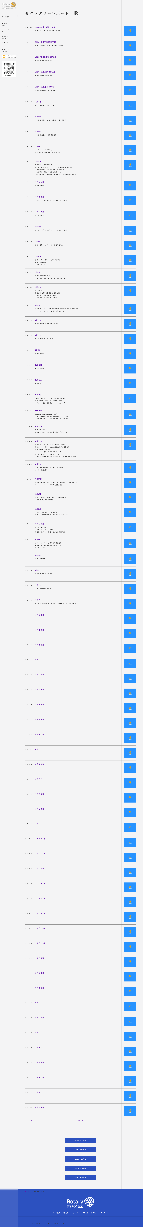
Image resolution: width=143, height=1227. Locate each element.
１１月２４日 (40, 883)
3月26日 (38, 256)
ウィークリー (6, 31)
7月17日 (38, 570)
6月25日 (38, 101)
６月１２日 (39, 645)
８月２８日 (39, 524)
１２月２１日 (40, 838)
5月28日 (38, 161)
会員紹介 (5, 43)
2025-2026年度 (80, 1150)
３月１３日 (39, 764)
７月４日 (38, 1092)
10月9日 (38, 464)
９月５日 (38, 1003)
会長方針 (5, 24)
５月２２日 (39, 689)
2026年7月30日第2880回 (45, 42)
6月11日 (38, 131)
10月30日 (39, 426)
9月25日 (38, 494)
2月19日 (38, 287)
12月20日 (39, 365)
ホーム (27, 1192)
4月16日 (38, 226)
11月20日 (39, 410)
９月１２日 (39, 988)
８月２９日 (39, 1017)
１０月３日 (39, 958)
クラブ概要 (5, 18)
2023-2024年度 (80, 1168)
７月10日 (38, 585)
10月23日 (39, 441)
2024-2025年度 (80, 1159)
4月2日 (38, 241)
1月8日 (38, 350)
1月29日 (38, 320)
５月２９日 (39, 674)
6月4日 (38, 146)
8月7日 (38, 539)
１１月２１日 (40, 898)
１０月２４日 (40, 928)
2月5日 (38, 305)
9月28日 (38, 479)
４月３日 (38, 749)
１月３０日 (39, 794)
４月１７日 (39, 734)
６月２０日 (39, 1107)
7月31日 (38, 555)
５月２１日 (39, 182)
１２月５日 (39, 868)
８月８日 (38, 1032)
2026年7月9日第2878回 (45, 72)
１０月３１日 (40, 913)
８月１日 (38, 1047)
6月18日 (38, 116)
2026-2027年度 (80, 1140)
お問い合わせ (6, 50)
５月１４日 (39, 197)
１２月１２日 (40, 853)
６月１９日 (39, 630)
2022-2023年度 (80, 1177)
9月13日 (38, 509)
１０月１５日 (40, 943)
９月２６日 (39, 973)
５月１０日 (39, 704)
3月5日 (38, 272)
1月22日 (38, 335)
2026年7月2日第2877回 (45, 87)
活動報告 (5, 37)
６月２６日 (39, 615)
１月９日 (38, 824)
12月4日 (38, 395)
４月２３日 (39, 212)
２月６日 (38, 779)
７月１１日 (39, 1077)
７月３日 (38, 600)
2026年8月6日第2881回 (45, 27)
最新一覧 (80, 1121)
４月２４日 (39, 719)
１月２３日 (39, 809)
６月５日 (38, 659)
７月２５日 (39, 1062)
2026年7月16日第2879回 (45, 57)
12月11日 (39, 380)
